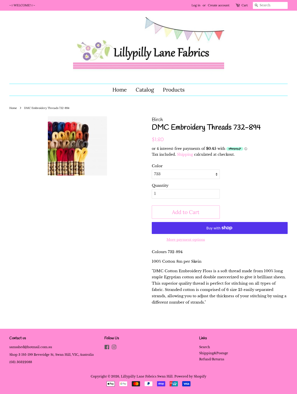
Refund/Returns (211, 359)
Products (174, 89)
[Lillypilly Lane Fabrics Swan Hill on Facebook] (106, 348)
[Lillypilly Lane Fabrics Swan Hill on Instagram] (114, 348)
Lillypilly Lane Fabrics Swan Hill (147, 376)
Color (157, 166)
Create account (218, 5)
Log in (196, 5)
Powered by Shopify (190, 376)
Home (119, 89)
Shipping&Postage (213, 353)
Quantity (160, 185)
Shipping (185, 154)
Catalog (145, 89)
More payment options (186, 239)
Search (204, 347)
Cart (245, 5)
